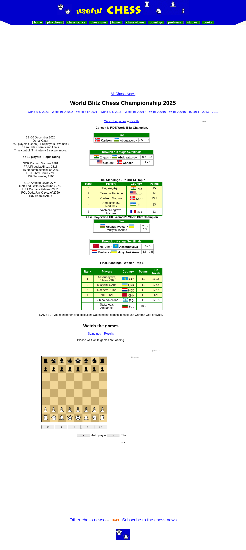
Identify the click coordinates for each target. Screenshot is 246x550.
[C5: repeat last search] (62, 385)
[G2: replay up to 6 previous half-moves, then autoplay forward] (94, 409)
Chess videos (135, 22)
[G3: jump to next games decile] (94, 401)
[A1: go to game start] (45, 417)
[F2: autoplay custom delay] (86, 409)
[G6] (94, 377)
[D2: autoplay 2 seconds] (70, 409)
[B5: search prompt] (53, 385)
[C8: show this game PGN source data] (62, 360)
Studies (192, 22)
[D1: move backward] (70, 417)
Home (38, 22)
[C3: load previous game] (62, 401)
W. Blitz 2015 (177, 111)
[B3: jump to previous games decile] (53, 401)
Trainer (116, 22)
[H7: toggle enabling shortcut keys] (102, 369)
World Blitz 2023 (38, 111)
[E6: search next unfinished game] (78, 377)
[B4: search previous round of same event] (53, 393)
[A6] (45, 377)
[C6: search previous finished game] (62, 377)
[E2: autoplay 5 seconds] (78, 409)
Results (134, 121)
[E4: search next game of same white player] (78, 393)
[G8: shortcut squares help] (94, 360)
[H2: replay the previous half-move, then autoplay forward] (102, 409)
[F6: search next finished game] (86, 377)
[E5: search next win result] (78, 385)
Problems (175, 22)
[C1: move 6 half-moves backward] (62, 417)
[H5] (102, 385)
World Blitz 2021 (86, 111)
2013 (205, 111)
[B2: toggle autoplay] (53, 409)
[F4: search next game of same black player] (86, 393)
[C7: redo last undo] (62, 369)
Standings (94, 333)
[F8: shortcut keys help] (86, 360)
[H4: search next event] (102, 393)
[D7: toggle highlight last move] (70, 369)
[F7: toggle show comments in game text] (86, 369)
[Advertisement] (123, 51)
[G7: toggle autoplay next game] (94, 369)
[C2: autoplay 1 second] (62, 409)
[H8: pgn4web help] (102, 360)
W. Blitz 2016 (157, 111)
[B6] (53, 377)
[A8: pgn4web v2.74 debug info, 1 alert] (45, 360)
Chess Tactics (76, 22)
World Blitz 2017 (135, 111)
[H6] (102, 377)
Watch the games (115, 121)
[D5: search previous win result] (70, 385)
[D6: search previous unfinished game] (70, 377)
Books (207, 22)
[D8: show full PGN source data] (70, 360)
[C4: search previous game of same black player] (62, 393)
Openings (156, 22)
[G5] (94, 385)
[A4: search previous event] (45, 393)
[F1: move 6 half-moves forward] (86, 417)
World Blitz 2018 (111, 111)
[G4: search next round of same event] (94, 393)
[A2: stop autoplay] (45, 409)
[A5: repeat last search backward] (45, 385)
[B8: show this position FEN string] (53, 360)
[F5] (86, 385)
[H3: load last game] (102, 401)
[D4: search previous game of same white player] (70, 393)
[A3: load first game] (45, 401)
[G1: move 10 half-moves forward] (94, 417)
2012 (215, 111)
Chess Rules (99, 22)
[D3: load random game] (70, 401)
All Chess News (123, 94)
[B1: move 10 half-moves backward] (53, 417)
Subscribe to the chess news (149, 519)
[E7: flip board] (78, 369)
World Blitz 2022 (62, 111)
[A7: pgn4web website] (45, 369)
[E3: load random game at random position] (78, 401)
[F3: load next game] (86, 401)
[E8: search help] (78, 360)
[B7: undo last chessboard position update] (53, 369)
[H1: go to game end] (102, 417)
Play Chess (54, 22)
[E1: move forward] (78, 417)
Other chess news (87, 519)
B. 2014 (194, 111)
